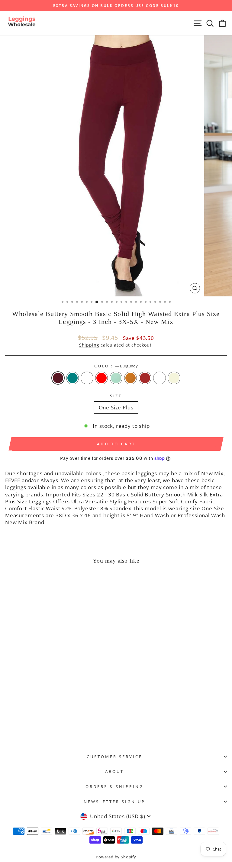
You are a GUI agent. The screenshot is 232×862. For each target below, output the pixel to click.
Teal (72, 378)
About (114, 771)
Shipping (89, 345)
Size (116, 396)
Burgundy (58, 378)
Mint (116, 378)
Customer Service (114, 756)
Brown (145, 378)
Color (116, 366)
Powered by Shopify (116, 857)
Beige (174, 378)
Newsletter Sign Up (114, 801)
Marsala (159, 378)
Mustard (130, 378)
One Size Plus (116, 407)
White (87, 378)
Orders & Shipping (114, 786)
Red (101, 378)
